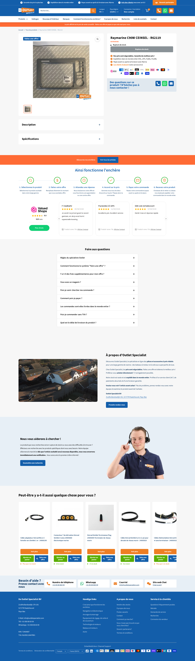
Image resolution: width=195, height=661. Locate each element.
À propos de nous (111, 19)
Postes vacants (122, 612)
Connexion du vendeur (159, 619)
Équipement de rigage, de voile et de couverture (95, 619)
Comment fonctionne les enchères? (86, 19)
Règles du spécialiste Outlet (72, 257)
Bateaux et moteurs (90, 628)
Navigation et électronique (93, 611)
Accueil (21, 30)
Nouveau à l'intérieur (51, 19)
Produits (22, 19)
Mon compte (129, 12)
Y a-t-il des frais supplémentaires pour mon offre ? (82, 274)
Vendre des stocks (123, 604)
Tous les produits (31, 30)
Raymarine (114, 42)
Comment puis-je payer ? (71, 298)
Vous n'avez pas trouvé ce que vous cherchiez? (128, 624)
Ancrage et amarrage (91, 614)
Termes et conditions (125, 633)
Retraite (154, 608)
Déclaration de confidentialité (44, 651)
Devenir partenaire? (124, 629)
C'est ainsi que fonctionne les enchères (94, 605)
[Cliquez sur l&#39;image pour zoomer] (97, 39)
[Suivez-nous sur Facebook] (87, 651)
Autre (85, 632)
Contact (154, 19)
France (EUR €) (74, 651)
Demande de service (158, 612)
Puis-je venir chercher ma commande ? (77, 290)
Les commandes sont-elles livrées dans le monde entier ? (85, 306)
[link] (34, 535)
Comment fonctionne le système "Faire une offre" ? (82, 266)
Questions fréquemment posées (163, 604)
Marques (66, 19)
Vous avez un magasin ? (70, 282)
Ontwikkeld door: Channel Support (97, 646)
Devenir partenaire (166, 2)
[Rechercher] (93, 10)
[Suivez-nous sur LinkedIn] (91, 651)
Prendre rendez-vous (117, 405)
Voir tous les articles (108, 160)
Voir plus (34, 551)
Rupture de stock (142, 49)
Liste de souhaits (140, 19)
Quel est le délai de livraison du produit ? (78, 322)
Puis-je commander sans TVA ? (73, 314)
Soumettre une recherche (33, 463)
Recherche (126, 19)
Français (59, 651)
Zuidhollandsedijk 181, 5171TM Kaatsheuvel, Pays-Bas (126, 397)
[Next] (177, 535)
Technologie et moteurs (92, 624)
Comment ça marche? (125, 619)
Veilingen (35, 19)
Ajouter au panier (27, 558)
